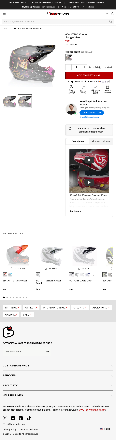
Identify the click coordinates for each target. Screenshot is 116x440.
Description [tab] (78, 141)
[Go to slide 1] (4, 297)
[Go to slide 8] (26, 297)
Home (5, 28)
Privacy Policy (10, 429)
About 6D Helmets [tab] (101, 141)
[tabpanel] (89, 181)
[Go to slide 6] (20, 297)
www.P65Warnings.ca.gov (92, 410)
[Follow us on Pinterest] (21, 418)
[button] (89, 81)
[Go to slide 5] (17, 297)
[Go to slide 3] (10, 297)
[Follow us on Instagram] (5, 418)
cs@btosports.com (90, 117)
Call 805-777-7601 (93, 112)
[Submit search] (110, 21)
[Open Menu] (4, 13)
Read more (75, 211)
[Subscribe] (47, 351)
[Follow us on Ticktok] (29, 418)
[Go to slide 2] (7, 297)
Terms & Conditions (29, 429)
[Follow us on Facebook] (13, 418)
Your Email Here (13, 351)
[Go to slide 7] (23, 297)
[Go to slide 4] (13, 297)
